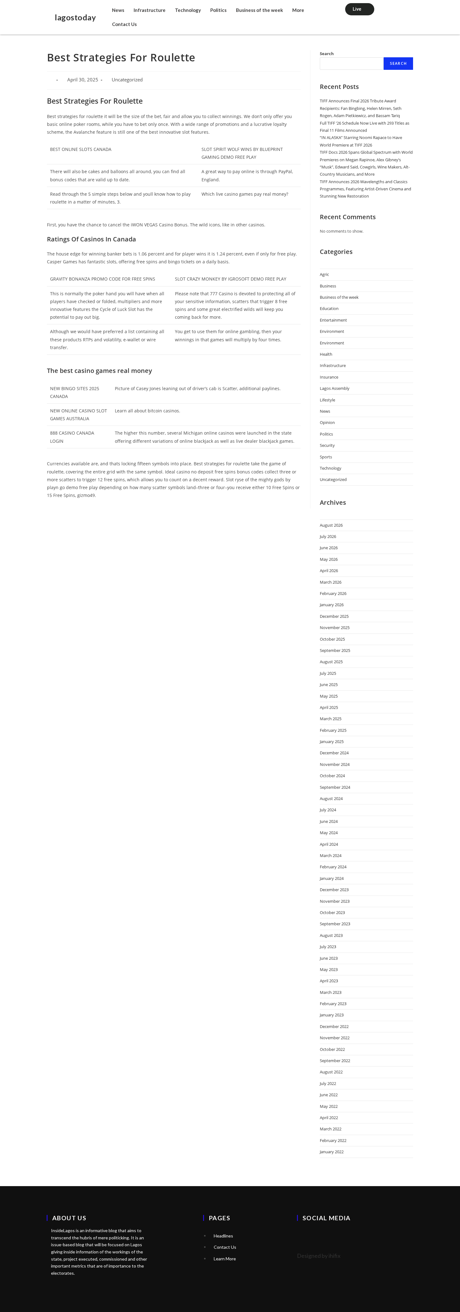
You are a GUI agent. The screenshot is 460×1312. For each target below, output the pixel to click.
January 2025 (332, 741)
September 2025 (335, 650)
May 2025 (329, 696)
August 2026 (331, 525)
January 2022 (332, 1151)
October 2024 (332, 775)
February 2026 (333, 593)
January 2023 (332, 1015)
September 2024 (335, 787)
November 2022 (335, 1038)
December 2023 (334, 889)
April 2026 (329, 570)
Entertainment (333, 320)
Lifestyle (327, 400)
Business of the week (259, 10)
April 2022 (329, 1117)
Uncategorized (333, 479)
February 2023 (333, 1003)
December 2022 (334, 1026)
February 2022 (333, 1140)
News (118, 10)
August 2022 (331, 1072)
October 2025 (332, 639)
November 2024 (335, 764)
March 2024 (330, 855)
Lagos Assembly (335, 388)
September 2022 (335, 1060)
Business (328, 286)
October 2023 (332, 912)
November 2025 (335, 627)
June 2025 (329, 684)
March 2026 (330, 582)
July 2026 (328, 536)
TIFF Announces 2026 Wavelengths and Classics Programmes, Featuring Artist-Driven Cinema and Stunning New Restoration (365, 189)
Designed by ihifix (318, 1255)
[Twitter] (305, 1235)
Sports (326, 457)
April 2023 (329, 981)
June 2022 (329, 1095)
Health (326, 354)
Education (329, 308)
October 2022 (332, 1049)
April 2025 (329, 707)
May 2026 (329, 559)
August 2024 (331, 798)
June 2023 (329, 958)
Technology (188, 10)
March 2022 (330, 1129)
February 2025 (333, 730)
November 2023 (335, 901)
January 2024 (332, 878)
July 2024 (328, 810)
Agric (324, 274)
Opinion (327, 422)
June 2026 (329, 547)
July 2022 (328, 1083)
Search (327, 53)
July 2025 (328, 673)
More (298, 10)
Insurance (329, 377)
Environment (332, 331)
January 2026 (332, 604)
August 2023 (331, 935)
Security (327, 445)
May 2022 (329, 1106)
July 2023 (328, 946)
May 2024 (329, 832)
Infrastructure (150, 10)
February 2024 (333, 867)
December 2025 (334, 616)
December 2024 (334, 753)
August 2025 (331, 661)
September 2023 (335, 924)
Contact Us (124, 24)
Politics (218, 10)
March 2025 (330, 718)
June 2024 (329, 821)
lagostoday (75, 17)
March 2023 (330, 992)
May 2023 (329, 969)
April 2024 (329, 844)
